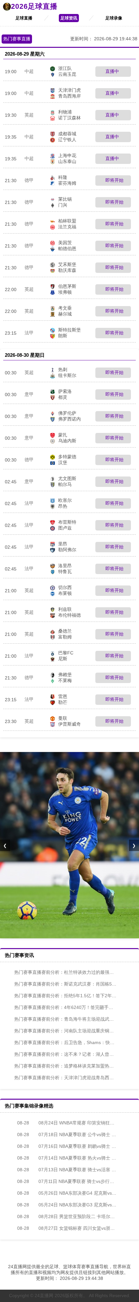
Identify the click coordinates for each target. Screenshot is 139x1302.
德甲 (29, 180)
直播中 (111, 71)
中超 (29, 71)
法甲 (29, 332)
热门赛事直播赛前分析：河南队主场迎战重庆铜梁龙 (66, 1030)
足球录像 (113, 18)
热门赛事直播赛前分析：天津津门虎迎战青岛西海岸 (66, 1077)
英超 (29, 114)
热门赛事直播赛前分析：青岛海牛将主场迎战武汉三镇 (68, 1019)
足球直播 (24, 18)
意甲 (29, 394)
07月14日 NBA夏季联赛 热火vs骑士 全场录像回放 (78, 1158)
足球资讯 (68, 18)
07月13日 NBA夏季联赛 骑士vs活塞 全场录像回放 (78, 1169)
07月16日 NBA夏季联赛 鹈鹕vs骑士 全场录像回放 (78, 1146)
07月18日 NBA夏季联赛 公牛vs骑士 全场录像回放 (78, 1134)
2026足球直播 (34, 6)
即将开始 (113, 180)
